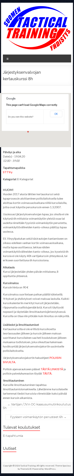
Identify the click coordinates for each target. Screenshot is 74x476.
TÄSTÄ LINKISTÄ (52, 369)
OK (56, 113)
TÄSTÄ (47, 373)
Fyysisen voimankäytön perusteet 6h (38, 417)
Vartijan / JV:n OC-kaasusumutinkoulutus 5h (37, 406)
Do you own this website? (20, 117)
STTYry (7, 172)
